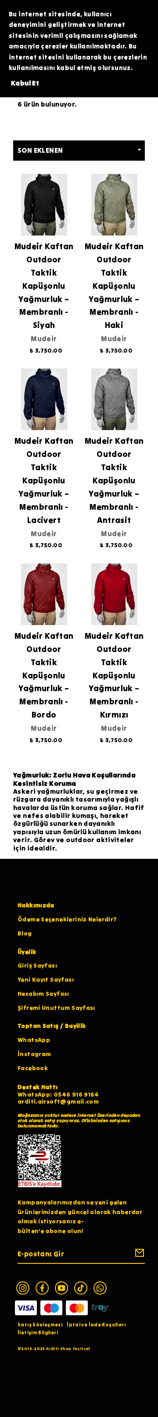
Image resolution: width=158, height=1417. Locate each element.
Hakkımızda (36, 905)
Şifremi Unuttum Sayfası (56, 1008)
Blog (25, 933)
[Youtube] (61, 1288)
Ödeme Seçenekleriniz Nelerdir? (67, 919)
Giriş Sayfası (37, 965)
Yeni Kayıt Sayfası (46, 979)
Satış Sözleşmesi (40, 1324)
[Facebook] (42, 1288)
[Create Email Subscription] (138, 1254)
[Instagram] (22, 1288)
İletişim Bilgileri (38, 1332)
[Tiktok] (80, 1288)
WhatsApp (34, 1040)
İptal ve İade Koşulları (96, 1324)
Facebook (33, 1068)
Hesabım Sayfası (43, 993)
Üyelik (27, 952)
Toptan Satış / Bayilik (52, 1026)
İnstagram (34, 1054)
